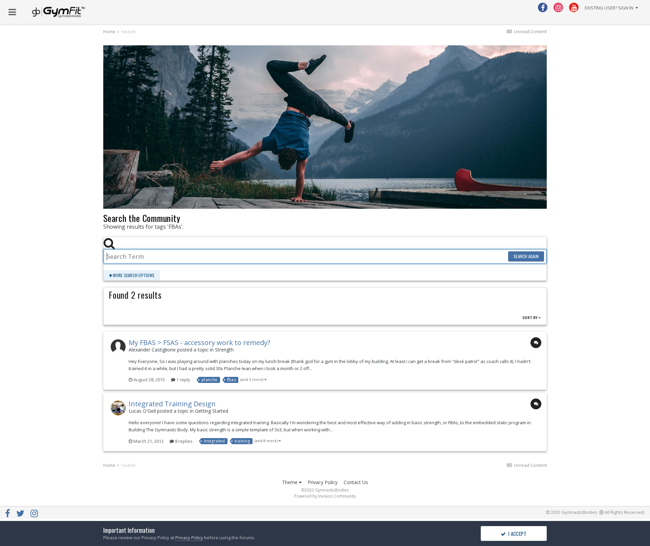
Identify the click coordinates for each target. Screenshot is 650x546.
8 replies (183, 441)
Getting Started (211, 411)
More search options (133, 275)
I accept (516, 533)
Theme (290, 482)
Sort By (530, 317)
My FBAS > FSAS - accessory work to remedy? (199, 342)
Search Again (526, 256)
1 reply (182, 380)
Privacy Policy (323, 482)
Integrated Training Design (172, 403)
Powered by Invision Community (325, 496)
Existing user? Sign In (610, 8)
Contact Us (356, 482)
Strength (224, 349)
